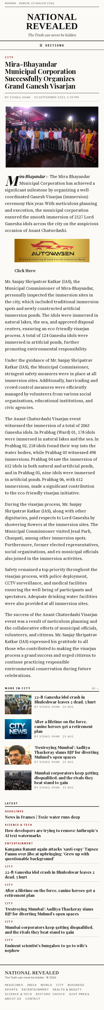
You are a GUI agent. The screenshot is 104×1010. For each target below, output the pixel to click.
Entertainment (35, 989)
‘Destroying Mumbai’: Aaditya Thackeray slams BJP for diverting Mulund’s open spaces (66, 752)
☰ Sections (52, 45)
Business (76, 985)
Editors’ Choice (50, 994)
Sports (11, 989)
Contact (32, 998)
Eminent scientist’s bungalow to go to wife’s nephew (46, 948)
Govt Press (79, 994)
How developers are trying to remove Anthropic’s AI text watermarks (51, 833)
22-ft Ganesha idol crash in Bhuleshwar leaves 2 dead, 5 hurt (65, 699)
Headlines (14, 985)
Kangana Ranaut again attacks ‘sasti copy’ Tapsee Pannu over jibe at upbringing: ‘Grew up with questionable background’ (51, 853)
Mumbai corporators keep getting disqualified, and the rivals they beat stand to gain (66, 777)
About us (13, 998)
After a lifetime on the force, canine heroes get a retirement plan (63, 726)
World (46, 985)
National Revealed (52, 21)
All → (95, 688)
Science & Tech (18, 994)
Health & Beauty (67, 989)
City (9, 57)
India (32, 985)
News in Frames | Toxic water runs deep (42, 817)
